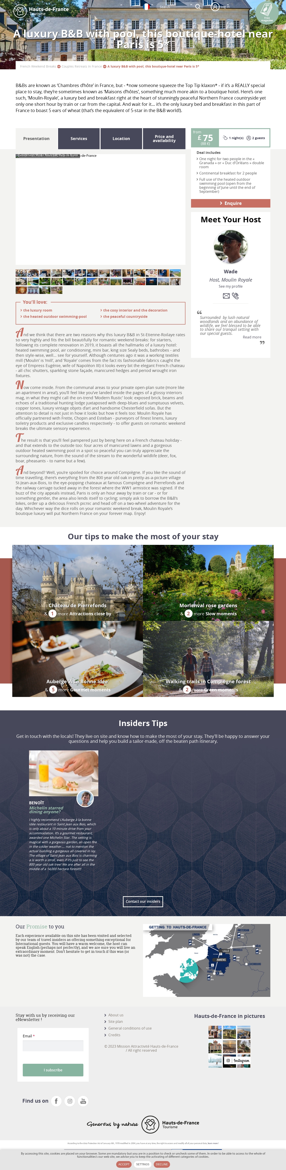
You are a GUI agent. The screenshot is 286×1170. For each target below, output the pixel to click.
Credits (114, 1034)
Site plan (115, 1021)
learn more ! (213, 1143)
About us (116, 1015)
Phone (235, 296)
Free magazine (267, 19)
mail (226, 296)
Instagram (69, 1101)
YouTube (83, 1101)
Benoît (36, 803)
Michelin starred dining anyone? (46, 810)
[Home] (41, 11)
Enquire (233, 203)
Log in (225, 6)
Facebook (56, 1101)
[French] (146, 6)
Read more (252, 337)
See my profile (231, 287)
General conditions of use (130, 1028)
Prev (20, 209)
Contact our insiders (143, 901)
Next (181, 209)
